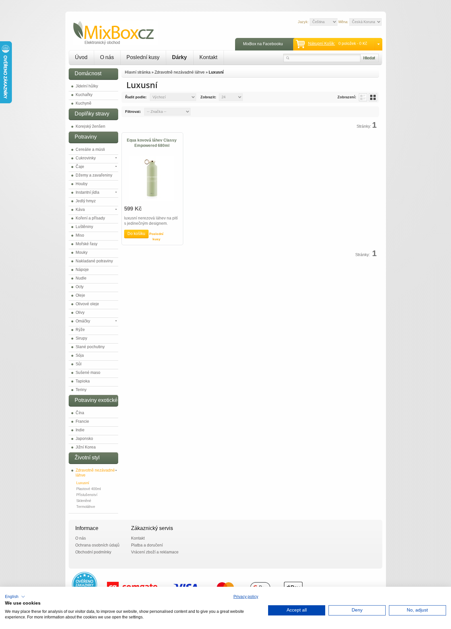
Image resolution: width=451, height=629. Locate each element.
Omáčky (83, 321)
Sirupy (81, 338)
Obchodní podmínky (93, 552)
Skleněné (83, 501)
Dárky (179, 57)
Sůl (79, 364)
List (363, 97)
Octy (80, 286)
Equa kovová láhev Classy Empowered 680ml (152, 143)
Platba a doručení (147, 545)
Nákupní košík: (321, 43)
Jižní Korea (86, 447)
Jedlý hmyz (86, 201)
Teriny (81, 389)
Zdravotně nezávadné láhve (95, 473)
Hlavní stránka (138, 72)
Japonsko (84, 438)
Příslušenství (86, 495)
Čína (80, 413)
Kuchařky (84, 94)
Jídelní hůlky (87, 86)
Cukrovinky (86, 158)
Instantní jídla (87, 192)
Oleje (80, 295)
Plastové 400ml (88, 489)
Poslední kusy (142, 57)
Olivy (80, 312)
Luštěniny (84, 226)
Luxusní (82, 483)
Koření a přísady (90, 218)
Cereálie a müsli (90, 149)
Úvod (81, 57)
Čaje (80, 166)
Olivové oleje (87, 304)
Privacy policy (245, 596)
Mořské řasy (86, 244)
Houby (81, 184)
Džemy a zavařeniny (94, 175)
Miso (80, 235)
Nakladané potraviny (94, 261)
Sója (80, 355)
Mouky (81, 252)
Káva (80, 209)
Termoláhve (85, 507)
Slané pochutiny (90, 347)
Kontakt (208, 57)
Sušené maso (88, 372)
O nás (107, 57)
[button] (15, 596)
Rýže (80, 329)
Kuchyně (83, 103)
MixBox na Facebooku (263, 44)
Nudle (81, 278)
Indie (80, 430)
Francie (82, 421)
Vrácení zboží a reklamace (155, 552)
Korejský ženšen (90, 126)
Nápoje (82, 269)
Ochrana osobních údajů (97, 545)
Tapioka (83, 381)
